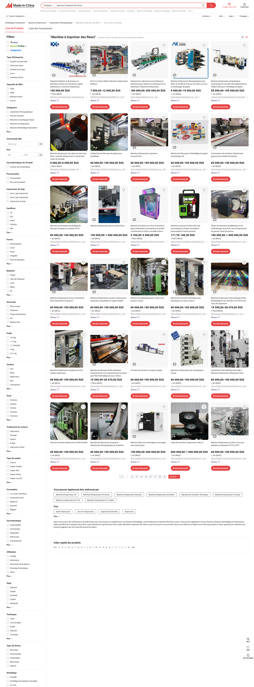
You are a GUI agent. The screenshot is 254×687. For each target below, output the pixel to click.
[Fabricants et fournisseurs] (19, 5)
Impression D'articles (117, 11)
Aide (220, 16)
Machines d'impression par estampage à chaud (187, 371)
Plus (55, 516)
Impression (131, 11)
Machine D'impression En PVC (68, 500)
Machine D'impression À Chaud (227, 494)
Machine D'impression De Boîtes (162, 494)
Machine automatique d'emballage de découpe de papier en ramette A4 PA (65, 227)
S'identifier (244, 7)
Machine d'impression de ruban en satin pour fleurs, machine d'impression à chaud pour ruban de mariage (68, 156)
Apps (231, 16)
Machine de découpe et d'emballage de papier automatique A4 (189, 154)
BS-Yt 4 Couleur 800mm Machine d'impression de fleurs (109, 82)
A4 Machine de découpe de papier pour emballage (106, 154)
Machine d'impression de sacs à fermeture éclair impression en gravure (67, 299)
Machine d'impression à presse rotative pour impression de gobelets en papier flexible (108, 299)
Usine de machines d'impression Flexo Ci (187, 442)
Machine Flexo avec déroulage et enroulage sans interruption (148, 443)
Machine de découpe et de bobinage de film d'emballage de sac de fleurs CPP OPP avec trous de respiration (228, 301)
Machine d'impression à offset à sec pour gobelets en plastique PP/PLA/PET (227, 443)
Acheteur (206, 16)
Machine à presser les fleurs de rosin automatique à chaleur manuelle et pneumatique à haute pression (185, 228)
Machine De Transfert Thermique (195, 494)
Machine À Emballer (179, 11)
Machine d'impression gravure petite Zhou (107, 225)
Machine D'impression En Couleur (100, 500)
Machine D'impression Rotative (129, 494)
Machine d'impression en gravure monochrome (144, 154)
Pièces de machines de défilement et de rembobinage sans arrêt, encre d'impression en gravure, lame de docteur (229, 228)
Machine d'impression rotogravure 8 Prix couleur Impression (66, 371)
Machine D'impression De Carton (96, 494)
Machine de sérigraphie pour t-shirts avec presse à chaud (147, 299)
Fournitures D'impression (67, 11)
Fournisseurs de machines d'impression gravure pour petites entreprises (227, 154)
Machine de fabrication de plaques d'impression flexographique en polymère (107, 443)
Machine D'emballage (144, 11)
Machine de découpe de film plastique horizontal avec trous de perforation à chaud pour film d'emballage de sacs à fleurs (108, 373)
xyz (133, 547)
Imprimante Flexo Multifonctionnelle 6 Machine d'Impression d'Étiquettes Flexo (227, 371)
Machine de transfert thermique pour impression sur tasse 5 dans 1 (186, 299)
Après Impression (84, 11)
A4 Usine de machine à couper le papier (146, 370)
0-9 (55, 547)
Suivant (173, 476)
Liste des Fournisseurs (40, 28)
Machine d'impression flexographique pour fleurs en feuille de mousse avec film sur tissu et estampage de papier (189, 84)
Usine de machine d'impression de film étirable (68, 442)
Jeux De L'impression (100, 11)
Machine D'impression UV (66, 494)
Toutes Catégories (16, 16)
